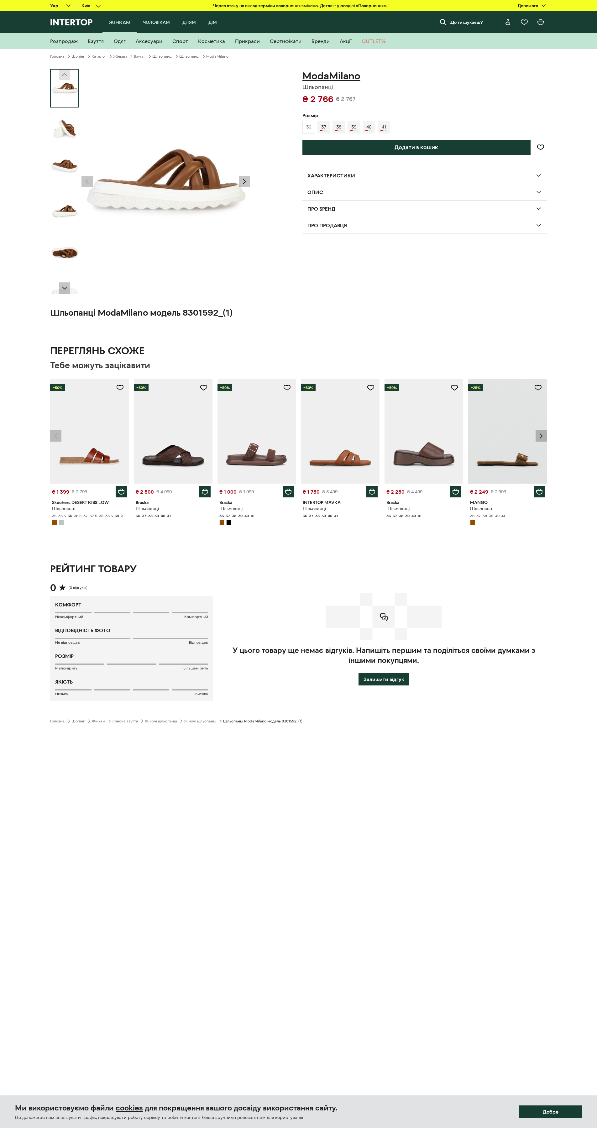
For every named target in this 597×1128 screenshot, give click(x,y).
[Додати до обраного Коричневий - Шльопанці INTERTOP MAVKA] (370, 387)
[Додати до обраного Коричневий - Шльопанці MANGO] (538, 387)
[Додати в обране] (540, 147)
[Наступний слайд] (64, 288)
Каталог (99, 56)
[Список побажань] (524, 22)
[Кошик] (540, 22)
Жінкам (120, 56)
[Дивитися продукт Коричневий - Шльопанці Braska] (173, 431)
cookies (129, 1108)
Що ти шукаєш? (466, 22)
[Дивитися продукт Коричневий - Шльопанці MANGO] (507, 431)
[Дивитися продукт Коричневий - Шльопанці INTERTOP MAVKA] (340, 431)
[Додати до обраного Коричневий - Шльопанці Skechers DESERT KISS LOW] (120, 387)
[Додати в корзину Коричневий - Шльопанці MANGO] (539, 491)
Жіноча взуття (125, 721)
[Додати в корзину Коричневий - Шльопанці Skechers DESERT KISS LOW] (121, 491)
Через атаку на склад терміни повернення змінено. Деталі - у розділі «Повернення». (300, 5)
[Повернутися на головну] (71, 22)
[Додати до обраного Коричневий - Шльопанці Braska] (203, 387)
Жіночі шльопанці (161, 721)
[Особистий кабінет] (508, 22)
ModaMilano (217, 56)
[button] (87, 181)
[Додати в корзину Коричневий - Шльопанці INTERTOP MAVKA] (372, 491)
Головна (57, 56)
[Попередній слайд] (87, 181)
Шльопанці (162, 56)
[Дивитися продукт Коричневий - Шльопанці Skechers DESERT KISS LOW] (89, 431)
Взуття (139, 56)
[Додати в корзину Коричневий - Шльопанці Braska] (205, 491)
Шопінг (78, 56)
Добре (550, 1111)
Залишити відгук (384, 679)
